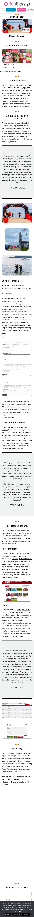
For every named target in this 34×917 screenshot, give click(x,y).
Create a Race (21, 9)
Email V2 (5, 430)
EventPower (6, 85)
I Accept (7, 914)
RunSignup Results (23, 610)
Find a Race (11, 9)
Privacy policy (25, 914)
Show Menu (3, 9)
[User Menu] (28, 9)
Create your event (13, 779)
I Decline (15, 914)
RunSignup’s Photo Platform (22, 559)
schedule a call (7, 782)
